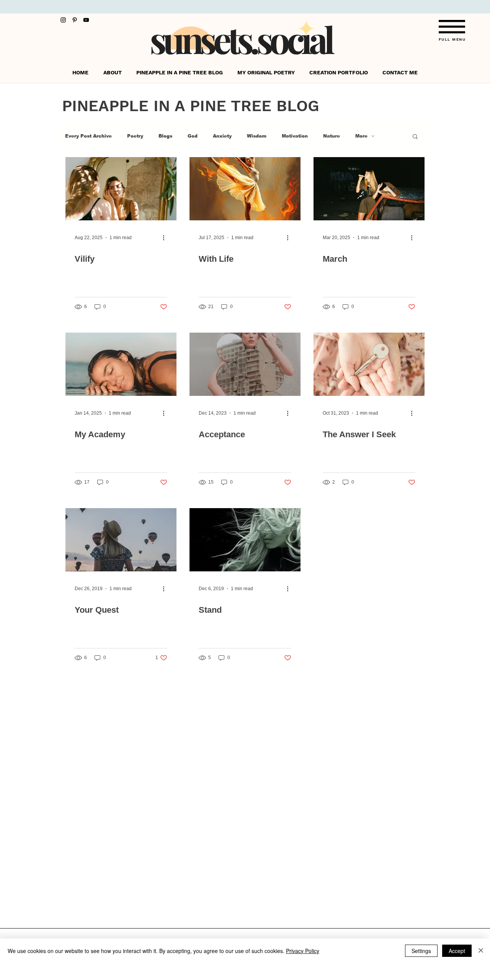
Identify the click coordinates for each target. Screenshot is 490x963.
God (193, 136)
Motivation (295, 136)
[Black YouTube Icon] (86, 19)
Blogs (165, 136)
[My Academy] (120, 364)
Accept (457, 951)
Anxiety (222, 136)
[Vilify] (120, 188)
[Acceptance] (245, 364)
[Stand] (245, 539)
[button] (452, 26)
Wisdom (256, 136)
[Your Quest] (120, 539)
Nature (331, 136)
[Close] (480, 951)
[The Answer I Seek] (369, 364)
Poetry (135, 136)
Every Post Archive (88, 136)
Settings (421, 951)
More (361, 136)
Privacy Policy (302, 951)
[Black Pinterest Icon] (74, 19)
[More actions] (166, 237)
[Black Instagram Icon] (63, 19)
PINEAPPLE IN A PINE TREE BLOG (190, 106)
